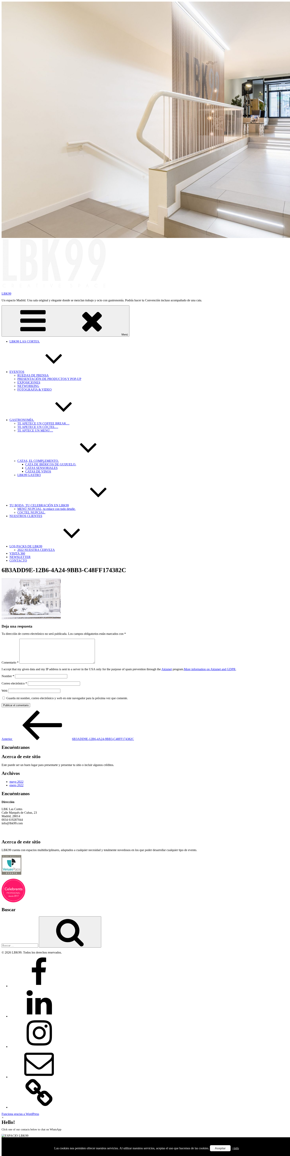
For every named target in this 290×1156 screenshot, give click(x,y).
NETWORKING (28, 386)
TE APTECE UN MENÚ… (35, 430)
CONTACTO (18, 560)
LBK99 (6, 293)
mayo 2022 (16, 781)
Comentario (10, 662)
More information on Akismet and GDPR (210, 669)
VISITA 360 (17, 553)
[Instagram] (39, 1046)
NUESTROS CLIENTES (25, 516)
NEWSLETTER (20, 557)
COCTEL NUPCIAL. (31, 512)
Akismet (166, 669)
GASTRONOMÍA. (21, 420)
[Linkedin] (39, 1016)
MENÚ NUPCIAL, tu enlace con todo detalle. (46, 509)
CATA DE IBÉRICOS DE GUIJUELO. (50, 464)
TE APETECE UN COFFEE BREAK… (43, 423)
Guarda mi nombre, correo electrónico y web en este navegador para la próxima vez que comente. (67, 698)
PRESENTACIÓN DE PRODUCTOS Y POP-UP (49, 379)
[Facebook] (39, 986)
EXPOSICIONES (28, 382)
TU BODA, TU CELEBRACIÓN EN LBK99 (39, 505)
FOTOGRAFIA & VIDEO (34, 389)
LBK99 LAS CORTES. (24, 341)
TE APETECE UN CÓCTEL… (37, 427)
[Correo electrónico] (39, 1077)
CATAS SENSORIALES (41, 468)
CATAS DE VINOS (38, 471)
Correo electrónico (14, 683)
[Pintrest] (39, 1107)
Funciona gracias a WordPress (20, 1114)
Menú (125, 334)
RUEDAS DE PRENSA (33, 375)
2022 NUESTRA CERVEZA (36, 550)
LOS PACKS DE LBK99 (25, 546)
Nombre (8, 676)
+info (235, 1148)
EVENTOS (16, 371)
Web (4, 690)
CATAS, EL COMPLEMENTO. (38, 460)
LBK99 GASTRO (29, 475)
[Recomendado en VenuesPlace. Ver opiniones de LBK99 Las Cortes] (11, 873)
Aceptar (220, 1148)
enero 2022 (16, 785)
